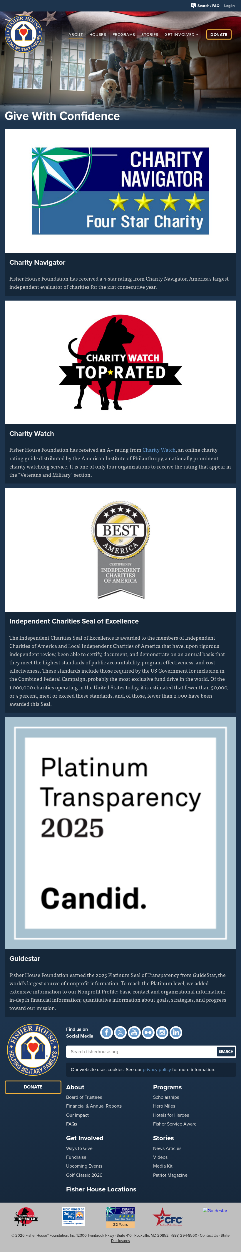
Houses (97, 34)
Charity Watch (159, 449)
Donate (218, 34)
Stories (149, 34)
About (75, 34)
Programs (124, 34)
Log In (229, 6)
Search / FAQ (209, 6)
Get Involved (180, 34)
